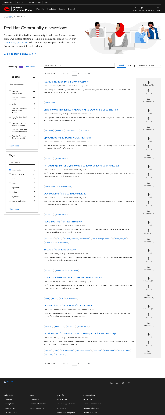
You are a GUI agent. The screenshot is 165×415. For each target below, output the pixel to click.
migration (49, 130)
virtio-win (97, 350)
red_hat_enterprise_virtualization (76, 239)
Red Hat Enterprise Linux (19, 99)
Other (14, 104)
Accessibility (61, 408)
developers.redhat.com (92, 404)
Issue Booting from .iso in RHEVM (63, 221)
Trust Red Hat (62, 399)
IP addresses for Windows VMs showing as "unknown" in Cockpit (80, 333)
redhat (14, 192)
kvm (13, 179)
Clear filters (30, 66)
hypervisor (16, 197)
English (141, 10)
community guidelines (16, 42)
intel (47, 298)
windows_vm (60, 354)
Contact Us (34, 399)
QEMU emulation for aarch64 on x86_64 (67, 81)
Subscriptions (9, 2)
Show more (14, 146)
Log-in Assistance (37, 408)
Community (8, 16)
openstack (60, 270)
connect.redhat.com (91, 408)
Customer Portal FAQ (38, 404)
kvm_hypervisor (67, 350)
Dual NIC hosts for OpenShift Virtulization (68, 305)
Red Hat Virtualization (17, 92)
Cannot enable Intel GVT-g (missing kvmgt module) (74, 277)
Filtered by (12, 66)
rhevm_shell (49, 242)
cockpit (48, 350)
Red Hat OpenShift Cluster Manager (19, 124)
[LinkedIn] (111, 384)
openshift (15, 188)
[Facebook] (123, 384)
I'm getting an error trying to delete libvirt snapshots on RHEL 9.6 (81, 165)
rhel (61, 298)
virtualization (17, 170)
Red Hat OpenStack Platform (19, 118)
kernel (54, 298)
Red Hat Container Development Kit (19, 137)
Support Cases (9, 408)
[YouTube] (117, 384)
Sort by (131, 65)
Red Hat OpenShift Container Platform (19, 131)
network (48, 326)
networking (59, 326)
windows (84, 130)
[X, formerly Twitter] (128, 384)
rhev (14, 183)
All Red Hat (150, 10)
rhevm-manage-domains (102, 239)
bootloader (49, 239)
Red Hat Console (34, 2)
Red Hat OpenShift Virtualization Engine (19, 110)
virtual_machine (18, 174)
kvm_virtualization (19, 201)
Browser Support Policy (66, 404)
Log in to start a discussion (18, 53)
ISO (59, 239)
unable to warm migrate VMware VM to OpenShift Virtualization (81, 109)
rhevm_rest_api (120, 239)
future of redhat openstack (60, 249)
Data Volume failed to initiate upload (65, 193)
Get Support (48, 2)
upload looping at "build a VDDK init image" (68, 137)
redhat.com (87, 399)
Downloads (21, 2)
